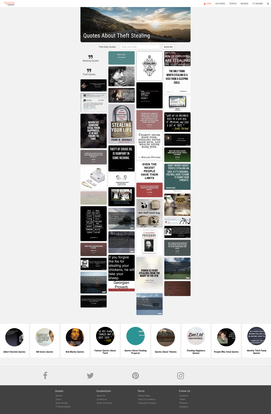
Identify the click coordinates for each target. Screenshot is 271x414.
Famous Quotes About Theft (75, 351)
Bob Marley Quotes (45, 352)
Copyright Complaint (147, 402)
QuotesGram (9, 3)
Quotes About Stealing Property (105, 351)
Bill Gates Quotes (14, 352)
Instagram (183, 406)
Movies (244, 3)
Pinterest (183, 402)
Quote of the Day (104, 402)
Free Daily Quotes (107, 46)
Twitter (182, 399)
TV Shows (257, 3)
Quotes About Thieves (135, 352)
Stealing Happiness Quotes (165, 351)
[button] (268, 3)
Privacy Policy (144, 395)
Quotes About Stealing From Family (257, 351)
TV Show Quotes (63, 406)
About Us (101, 395)
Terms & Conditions (147, 399)
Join (208, 3)
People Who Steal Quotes (196, 352)
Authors (220, 3)
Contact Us (102, 399)
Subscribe (168, 46)
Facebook (183, 395)
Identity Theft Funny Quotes (226, 351)
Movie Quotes (61, 402)
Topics (232, 3)
